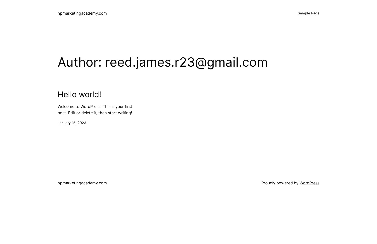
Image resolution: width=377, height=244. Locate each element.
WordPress (309, 183)
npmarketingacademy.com (82, 13)
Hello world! (79, 94)
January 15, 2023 (72, 123)
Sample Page (308, 13)
